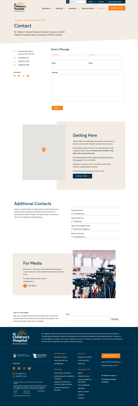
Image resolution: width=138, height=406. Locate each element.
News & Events (83, 392)
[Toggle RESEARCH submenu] (52, 9)
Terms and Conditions (26, 392)
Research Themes (60, 357)
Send (56, 108)
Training (58, 369)
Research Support (85, 357)
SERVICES (59, 8)
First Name (55, 55)
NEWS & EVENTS (88, 8)
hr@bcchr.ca (78, 221)
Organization (84, 369)
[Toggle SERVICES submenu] (65, 9)
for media (32, 286)
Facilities (81, 364)
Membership (58, 364)
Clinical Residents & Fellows (61, 389)
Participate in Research (111, 362)
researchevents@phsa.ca (82, 229)
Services (81, 354)
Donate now (116, 8)
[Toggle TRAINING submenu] (78, 9)
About (91, 2)
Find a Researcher (60, 360)
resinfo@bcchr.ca (79, 236)
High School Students (62, 373)
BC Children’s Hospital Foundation (109, 380)
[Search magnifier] (67, 1)
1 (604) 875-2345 (23, 61)
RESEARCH (46, 8)
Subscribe (114, 319)
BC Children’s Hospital (109, 375)
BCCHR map (82, 157)
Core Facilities (83, 360)
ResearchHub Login (115, 2)
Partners (81, 388)
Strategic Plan (83, 376)
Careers (101, 2)
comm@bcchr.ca (23, 57)
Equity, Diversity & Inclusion (85, 380)
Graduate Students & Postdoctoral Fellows (63, 383)
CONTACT (101, 8)
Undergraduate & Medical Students (64, 377)
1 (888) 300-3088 (23, 65)
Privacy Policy (15, 392)
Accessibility (41, 391)
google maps (81, 176)
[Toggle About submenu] (94, 1)
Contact (81, 398)
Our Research (60, 354)
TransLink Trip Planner (86, 171)
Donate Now (109, 356)
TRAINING (72, 8)
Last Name (92, 55)
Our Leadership (83, 385)
